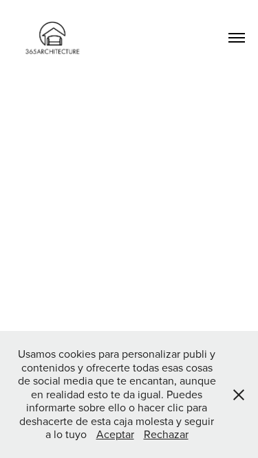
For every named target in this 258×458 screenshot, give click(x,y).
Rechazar (166, 434)
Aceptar (115, 434)
